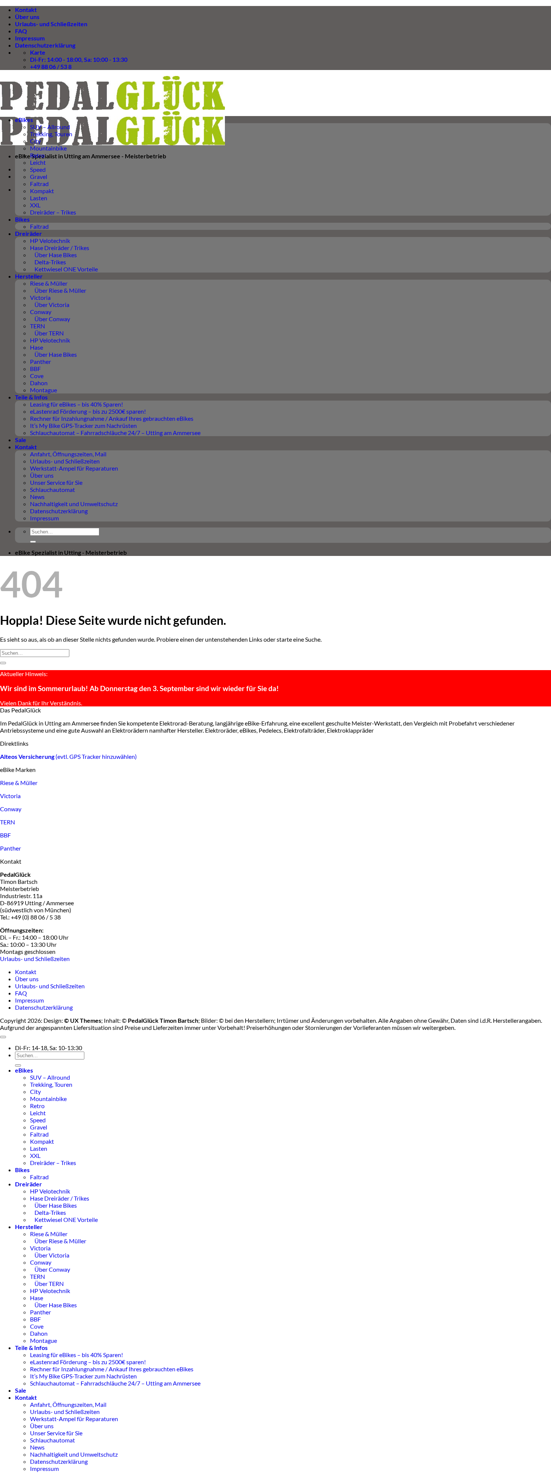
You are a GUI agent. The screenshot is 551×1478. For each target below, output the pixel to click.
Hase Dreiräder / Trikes (59, 247)
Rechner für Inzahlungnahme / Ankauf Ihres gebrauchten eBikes (111, 418)
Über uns (27, 16)
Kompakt (42, 190)
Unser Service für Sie (56, 482)
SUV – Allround (50, 126)
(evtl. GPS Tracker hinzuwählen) (68, 756)
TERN (37, 325)
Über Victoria (49, 304)
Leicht (38, 162)
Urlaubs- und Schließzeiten (51, 23)
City (35, 141)
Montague (43, 389)
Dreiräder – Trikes (53, 212)
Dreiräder (28, 233)
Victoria (40, 297)
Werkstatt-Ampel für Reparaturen (74, 468)
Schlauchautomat (52, 489)
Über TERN (47, 333)
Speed (38, 169)
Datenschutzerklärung (45, 45)
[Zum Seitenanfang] (3, 1037)
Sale (20, 439)
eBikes (24, 119)
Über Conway (50, 318)
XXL (35, 205)
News (37, 496)
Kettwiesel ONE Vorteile (64, 269)
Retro (37, 155)
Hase (36, 347)
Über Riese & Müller (58, 290)
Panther (40, 361)
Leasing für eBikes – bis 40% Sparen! (76, 404)
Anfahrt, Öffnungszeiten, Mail (68, 453)
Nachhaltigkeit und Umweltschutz (74, 503)
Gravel (38, 176)
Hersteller (29, 276)
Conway (40, 311)
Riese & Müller (48, 283)
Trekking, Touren (51, 133)
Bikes (22, 219)
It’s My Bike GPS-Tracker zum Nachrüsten (83, 425)
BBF (35, 368)
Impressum (30, 38)
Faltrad (39, 183)
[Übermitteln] (33, 542)
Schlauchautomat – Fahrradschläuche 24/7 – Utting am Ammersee (115, 432)
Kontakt (26, 9)
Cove (36, 375)
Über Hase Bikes (53, 254)
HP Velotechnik (50, 240)
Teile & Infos (31, 397)
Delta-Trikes (48, 261)
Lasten (38, 197)
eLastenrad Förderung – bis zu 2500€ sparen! (88, 411)
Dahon (39, 382)
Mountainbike (48, 148)
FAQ (21, 30)
